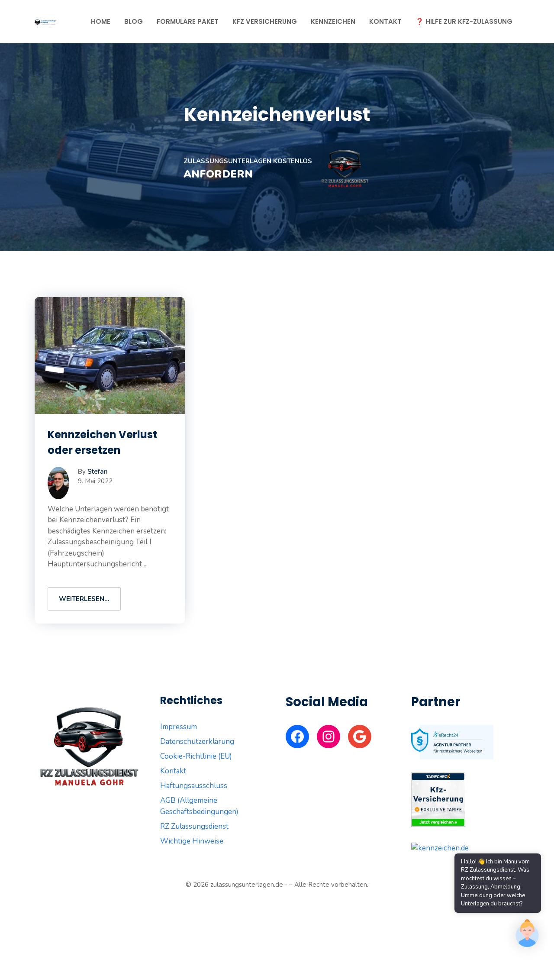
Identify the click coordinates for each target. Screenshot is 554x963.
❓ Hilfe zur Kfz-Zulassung (464, 21)
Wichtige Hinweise (191, 841)
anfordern (218, 174)
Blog (133, 21)
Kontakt (385, 21)
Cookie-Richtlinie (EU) (196, 756)
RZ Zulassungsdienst (194, 826)
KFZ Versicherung (264, 21)
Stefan (97, 471)
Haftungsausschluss (193, 786)
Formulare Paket (188, 21)
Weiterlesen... (84, 599)
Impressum (178, 727)
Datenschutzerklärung (197, 741)
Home (100, 21)
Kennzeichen (333, 21)
